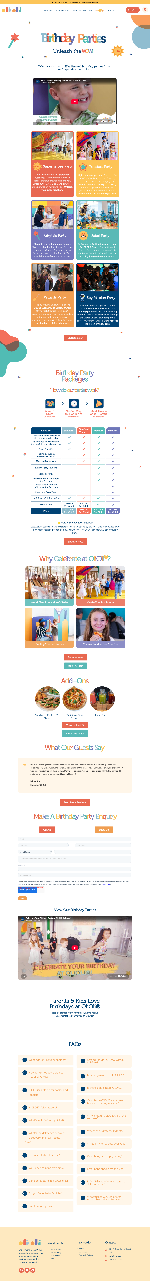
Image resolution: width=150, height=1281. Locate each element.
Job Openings (56, 1256)
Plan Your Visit (62, 10)
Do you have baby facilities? (46, 1193)
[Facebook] (32, 1270)
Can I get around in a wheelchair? (49, 1180)
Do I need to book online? (44, 1155)
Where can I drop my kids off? (105, 1131)
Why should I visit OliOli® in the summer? (106, 1117)
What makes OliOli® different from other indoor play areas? (105, 1198)
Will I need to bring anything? (46, 1168)
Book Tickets (56, 1249)
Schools (111, 10)
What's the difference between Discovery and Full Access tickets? (44, 1137)
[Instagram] (21, 1270)
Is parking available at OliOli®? (105, 1075)
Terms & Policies (86, 1255)
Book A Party (56, 1252)
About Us (48, 10)
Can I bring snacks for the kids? (105, 1169)
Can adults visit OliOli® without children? (106, 1061)
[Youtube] (27, 1270)
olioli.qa (95, 2)
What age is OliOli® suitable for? (48, 1059)
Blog (52, 1259)
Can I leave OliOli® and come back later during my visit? (105, 1102)
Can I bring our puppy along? (104, 1156)
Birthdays (99, 10)
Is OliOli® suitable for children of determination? (106, 1183)
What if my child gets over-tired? (107, 1143)
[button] (45, 1060)
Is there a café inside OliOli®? (104, 1087)
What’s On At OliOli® (82, 10)
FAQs (81, 1249)
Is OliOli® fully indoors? (43, 1107)
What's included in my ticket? (46, 1120)
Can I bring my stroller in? (44, 1206)
